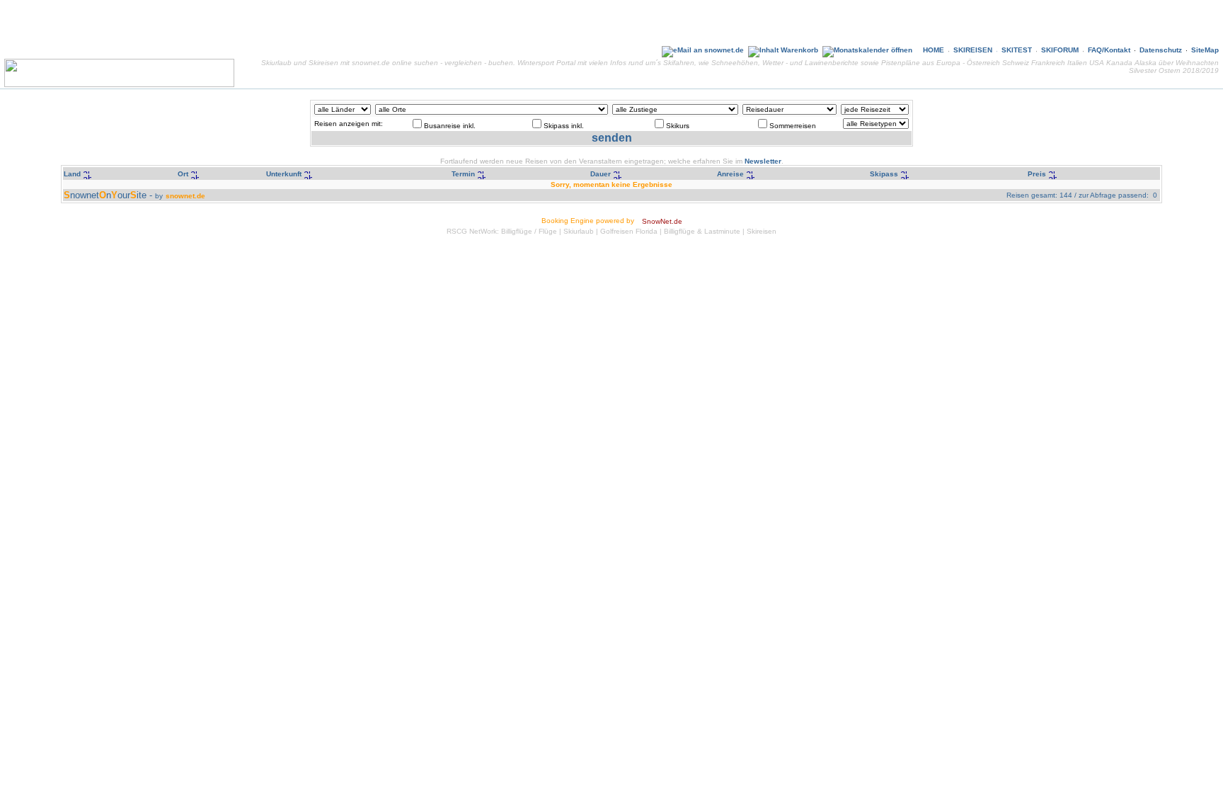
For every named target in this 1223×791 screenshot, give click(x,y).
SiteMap (1205, 50)
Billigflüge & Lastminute (702, 231)
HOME (933, 50)
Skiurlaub (578, 231)
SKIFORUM (1060, 50)
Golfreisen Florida (629, 231)
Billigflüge (516, 231)
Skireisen (761, 231)
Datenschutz (1160, 50)
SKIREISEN (972, 50)
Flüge (548, 231)
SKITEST (1016, 50)
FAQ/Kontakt (1109, 50)
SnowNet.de (662, 221)
